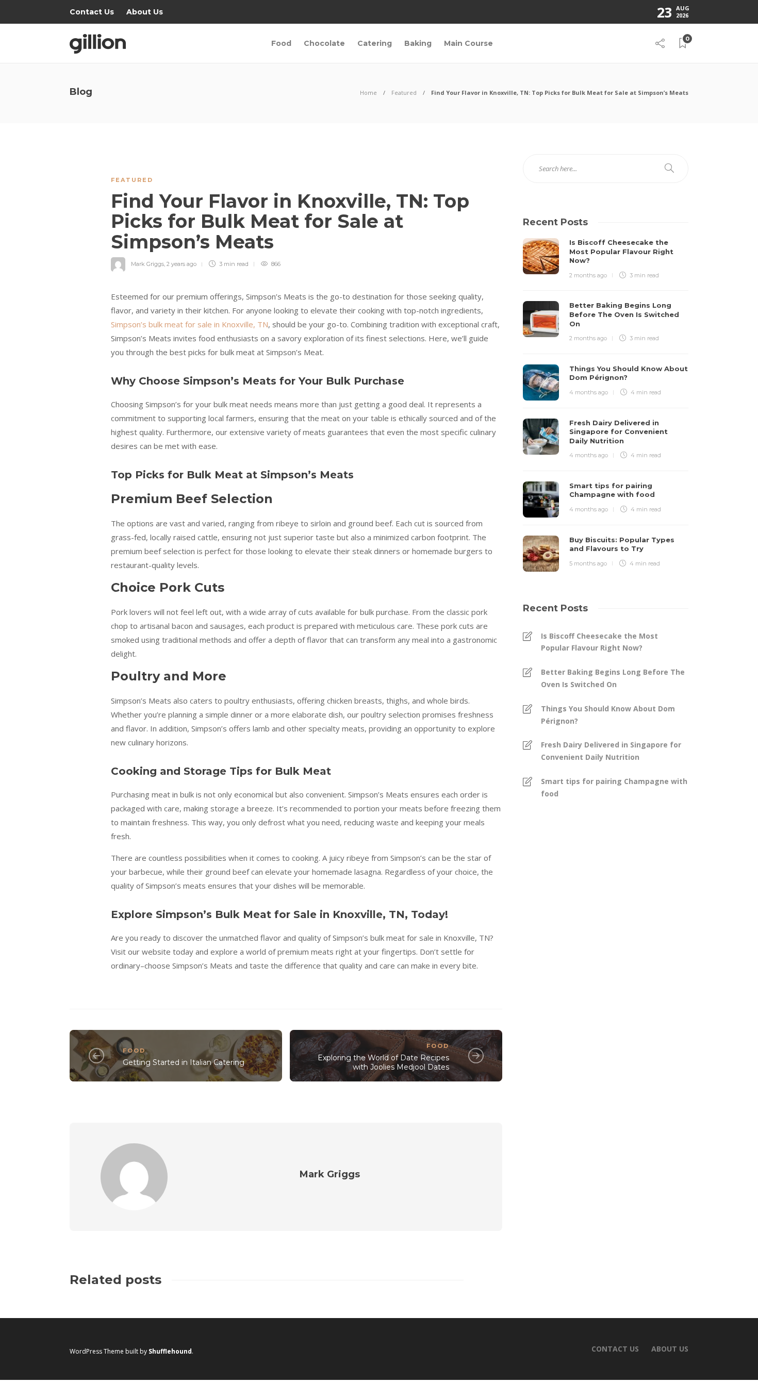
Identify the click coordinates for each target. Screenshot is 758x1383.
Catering (374, 43)
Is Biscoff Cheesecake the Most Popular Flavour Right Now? (599, 642)
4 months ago (588, 392)
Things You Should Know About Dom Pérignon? (608, 715)
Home (368, 92)
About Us (144, 11)
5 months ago (588, 563)
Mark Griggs (147, 264)
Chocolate (324, 43)
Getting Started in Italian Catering (183, 1062)
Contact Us (92, 11)
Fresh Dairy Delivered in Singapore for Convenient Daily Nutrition (611, 751)
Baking (418, 43)
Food (281, 43)
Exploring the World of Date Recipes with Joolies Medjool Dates (383, 1062)
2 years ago (181, 264)
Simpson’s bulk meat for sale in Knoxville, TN (189, 324)
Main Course (468, 43)
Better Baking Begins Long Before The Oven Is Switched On (613, 678)
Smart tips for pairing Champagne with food (614, 787)
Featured (404, 92)
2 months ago (588, 275)
